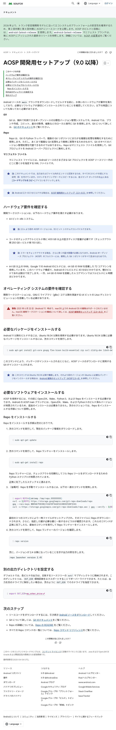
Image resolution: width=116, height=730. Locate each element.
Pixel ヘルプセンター (88, 677)
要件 (5, 677)
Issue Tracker (84, 696)
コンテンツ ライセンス (51, 652)
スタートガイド (33, 52)
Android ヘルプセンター (89, 673)
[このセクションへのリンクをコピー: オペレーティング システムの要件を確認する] (75, 289)
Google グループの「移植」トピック (57, 705)
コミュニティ (28, 717)
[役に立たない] (110, 52)
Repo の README (44, 625)
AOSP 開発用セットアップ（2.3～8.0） (68, 193)
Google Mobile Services (89, 687)
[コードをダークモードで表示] (107, 347)
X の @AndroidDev (49, 677)
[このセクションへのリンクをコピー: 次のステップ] (26, 609)
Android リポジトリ (12, 673)
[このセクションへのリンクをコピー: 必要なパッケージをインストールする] (64, 329)
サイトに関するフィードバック (89, 717)
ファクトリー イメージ (13, 691)
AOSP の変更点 (92, 35)
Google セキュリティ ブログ (53, 687)
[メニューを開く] (4, 3)
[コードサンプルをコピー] (110, 347)
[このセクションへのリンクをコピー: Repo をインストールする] (39, 417)
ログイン (109, 3)
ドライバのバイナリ (12, 696)
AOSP (5, 52)
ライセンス (52, 717)
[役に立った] (106, 52)
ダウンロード (9, 682)
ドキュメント (10, 12)
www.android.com (87, 682)
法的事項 (41, 717)
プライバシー (66, 717)
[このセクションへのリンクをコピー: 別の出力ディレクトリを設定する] (57, 569)
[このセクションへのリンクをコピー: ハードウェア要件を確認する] (50, 207)
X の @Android (47, 673)
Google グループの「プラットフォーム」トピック (57, 692)
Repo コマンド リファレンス (68, 630)
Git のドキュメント (23, 127)
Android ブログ (48, 682)
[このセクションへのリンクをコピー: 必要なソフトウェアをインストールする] (67, 393)
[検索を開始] (73, 3)
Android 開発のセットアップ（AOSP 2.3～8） (60, 378)
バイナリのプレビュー (13, 687)
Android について (11, 717)
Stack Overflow (85, 691)
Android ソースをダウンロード (74, 615)
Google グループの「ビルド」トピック (57, 699)
